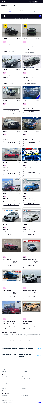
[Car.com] (3, 1)
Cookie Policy (4, 383)
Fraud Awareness (5, 378)
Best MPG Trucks (25, 395)
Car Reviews (4, 371)
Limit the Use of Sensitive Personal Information (31, 381)
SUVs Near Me (4, 395)
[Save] (19, 25)
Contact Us (24, 376)
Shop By (3, 369)
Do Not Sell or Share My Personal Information (30, 378)
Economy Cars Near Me (6, 397)
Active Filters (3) (32, 11)
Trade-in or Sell (24, 369)
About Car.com (4, 376)
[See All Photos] (11, 30)
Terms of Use (4, 402)
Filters (11, 11)
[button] (30, 2)
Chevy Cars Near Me (25, 397)
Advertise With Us (5, 381)
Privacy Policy (11, 402)
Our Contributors (25, 388)
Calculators (4, 388)
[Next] (20, 30)
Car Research (24, 371)
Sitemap (3, 390)
